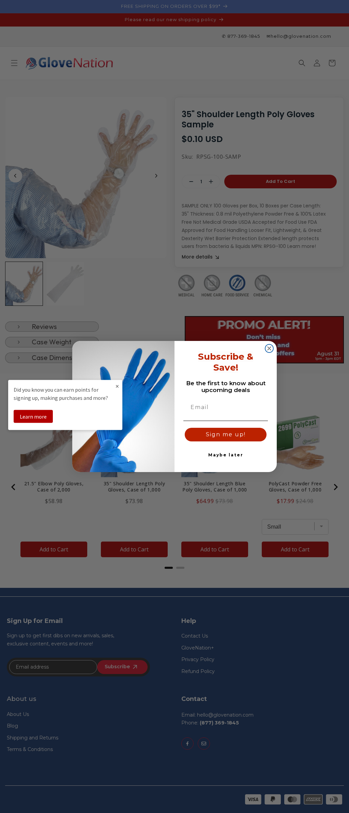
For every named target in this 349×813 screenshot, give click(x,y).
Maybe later (225, 454)
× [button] (117, 385)
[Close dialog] (269, 348)
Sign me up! (226, 434)
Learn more (33, 416)
